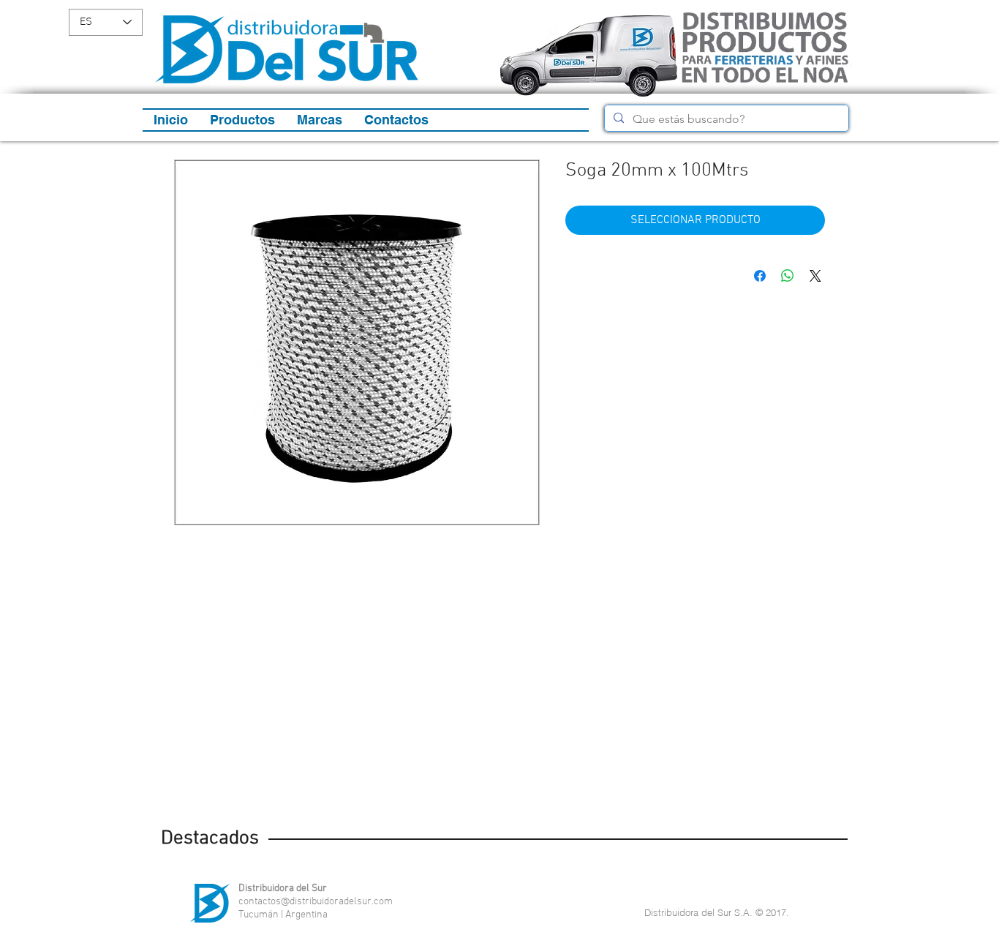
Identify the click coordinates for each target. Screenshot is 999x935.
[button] (242, 120)
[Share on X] (815, 276)
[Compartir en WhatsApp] (787, 276)
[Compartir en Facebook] (760, 276)
